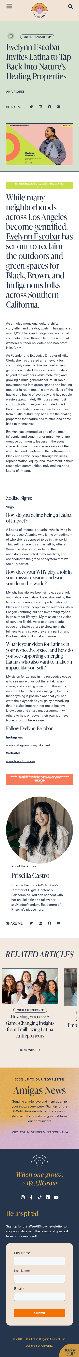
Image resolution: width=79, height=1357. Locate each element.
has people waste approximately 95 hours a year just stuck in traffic (39, 399)
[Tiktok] (39, 1197)
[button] (31, 106)
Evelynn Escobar (33, 236)
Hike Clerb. (14, 347)
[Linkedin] (48, 1197)
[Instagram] (23, 1197)
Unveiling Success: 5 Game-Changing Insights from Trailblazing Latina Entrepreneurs (30, 1026)
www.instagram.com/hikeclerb (28, 745)
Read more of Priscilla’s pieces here (36, 907)
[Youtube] (56, 1197)
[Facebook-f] (31, 1197)
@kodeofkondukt (27, 904)
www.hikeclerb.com (20, 760)
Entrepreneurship (37, 36)
